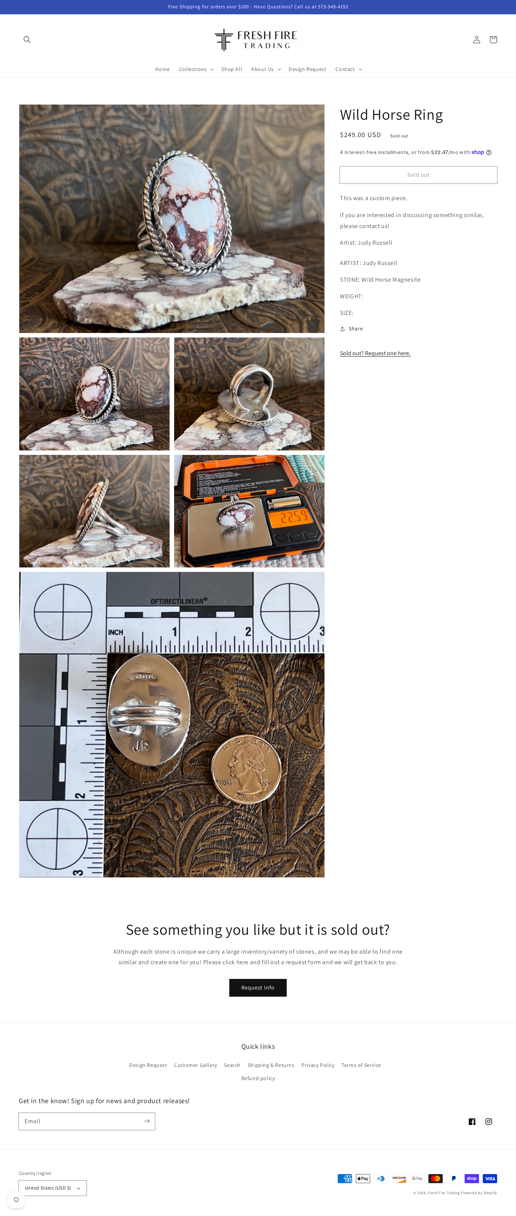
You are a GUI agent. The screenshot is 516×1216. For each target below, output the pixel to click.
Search (232, 1065)
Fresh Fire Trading (444, 1192)
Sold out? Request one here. (375, 353)
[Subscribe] (146, 1121)
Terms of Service (361, 1065)
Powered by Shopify (479, 1192)
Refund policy (258, 1078)
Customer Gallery (195, 1065)
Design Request (148, 1065)
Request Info (258, 987)
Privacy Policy (317, 1065)
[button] (27, 39)
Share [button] (356, 328)
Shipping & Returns (271, 1065)
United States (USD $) (48, 1188)
